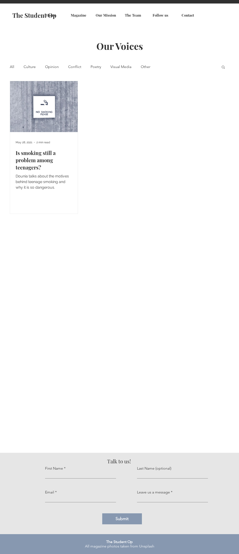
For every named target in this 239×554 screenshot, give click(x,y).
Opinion (52, 67)
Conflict (74, 67)
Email (49, 492)
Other (145, 67)
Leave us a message (153, 492)
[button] (223, 67)
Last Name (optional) (154, 468)
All (12, 67)
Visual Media (120, 67)
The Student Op (34, 15)
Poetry (96, 67)
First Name (54, 468)
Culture (30, 67)
